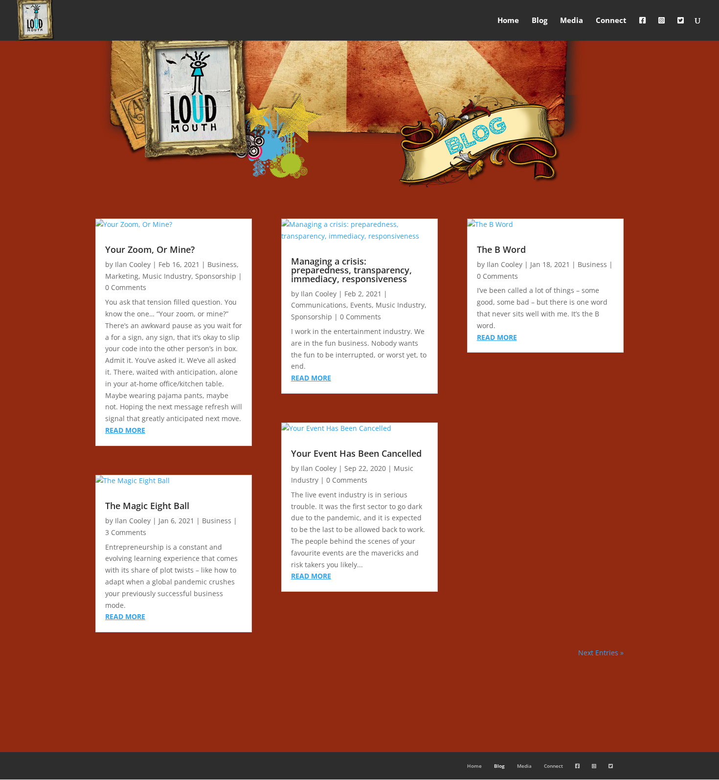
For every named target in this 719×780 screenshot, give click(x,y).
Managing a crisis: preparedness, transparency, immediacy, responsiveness (351, 270)
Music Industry (166, 276)
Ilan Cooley (133, 264)
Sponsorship (215, 276)
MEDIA (359, 695)
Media (571, 21)
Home (508, 21)
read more (125, 430)
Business (222, 264)
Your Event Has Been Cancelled (356, 453)
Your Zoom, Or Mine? (150, 249)
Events (361, 305)
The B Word (501, 249)
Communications (318, 305)
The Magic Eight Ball (147, 506)
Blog (539, 21)
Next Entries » (601, 652)
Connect (611, 21)
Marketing (121, 276)
